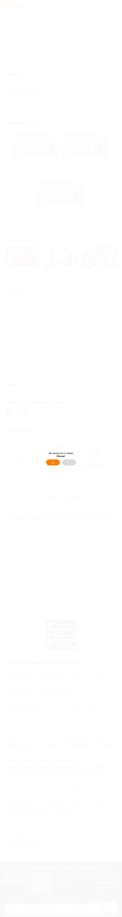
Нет (69, 462)
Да (53, 462)
